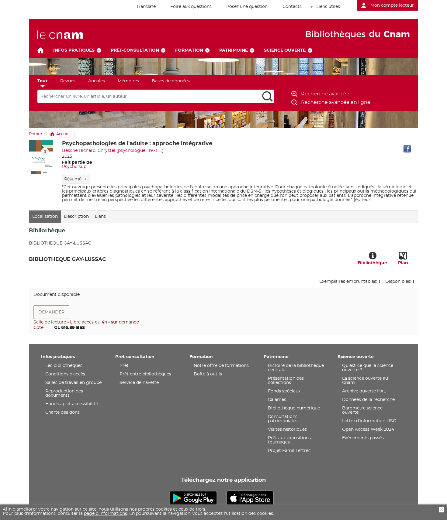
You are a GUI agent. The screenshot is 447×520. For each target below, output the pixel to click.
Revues (67, 81)
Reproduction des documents (64, 393)
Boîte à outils (208, 374)
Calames (277, 400)
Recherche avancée (325, 93)
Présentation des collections (286, 380)
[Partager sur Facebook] (407, 148)
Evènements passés (363, 438)
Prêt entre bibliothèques (145, 374)
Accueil (63, 134)
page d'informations (105, 513)
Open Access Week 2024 (368, 429)
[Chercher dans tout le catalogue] (267, 96)
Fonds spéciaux (284, 391)
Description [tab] (76, 216)
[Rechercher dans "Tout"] (149, 96)
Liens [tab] (100, 216)
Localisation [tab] (45, 216)
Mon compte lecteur (392, 5)
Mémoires (128, 81)
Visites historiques (287, 429)
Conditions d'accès (65, 374)
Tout (42, 81)
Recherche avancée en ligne (335, 102)
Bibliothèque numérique (294, 408)
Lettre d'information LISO (369, 421)
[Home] (40, 50)
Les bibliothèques (63, 366)
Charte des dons (62, 412)
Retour (35, 134)
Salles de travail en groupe (73, 383)
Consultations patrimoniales (282, 419)
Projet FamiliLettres (289, 451)
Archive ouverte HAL (364, 391)
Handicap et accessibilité (71, 404)
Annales (96, 81)
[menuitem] (142, 6)
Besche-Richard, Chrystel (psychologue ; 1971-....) (113, 151)
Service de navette (139, 383)
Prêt (124, 366)
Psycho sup (74, 167)
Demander (51, 312)
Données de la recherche (368, 400)
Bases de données (171, 81)
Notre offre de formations (221, 366)
